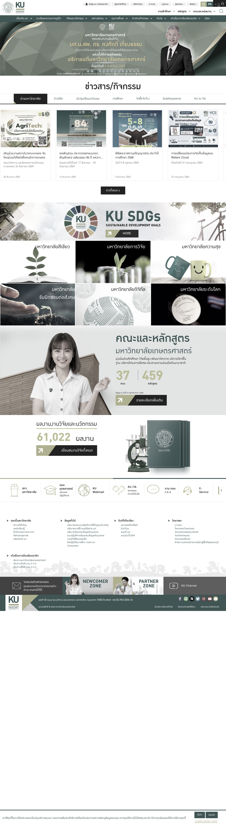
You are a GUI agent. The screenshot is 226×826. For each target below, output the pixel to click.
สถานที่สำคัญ (19, 525)
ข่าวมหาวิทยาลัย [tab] (30, 98)
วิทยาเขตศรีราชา (182, 539)
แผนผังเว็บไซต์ (128, 535)
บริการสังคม (97, 18)
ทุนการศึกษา (118, 18)
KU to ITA (200, 98)
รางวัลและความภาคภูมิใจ (48, 18)
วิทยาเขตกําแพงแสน (184, 528)
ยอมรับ (211, 815)
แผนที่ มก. (126, 532)
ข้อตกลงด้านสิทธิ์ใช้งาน (186, 606)
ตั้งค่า (199, 815)
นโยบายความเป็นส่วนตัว (210, 606)
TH (203, 4)
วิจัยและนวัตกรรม (75, 18)
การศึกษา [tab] (118, 98)
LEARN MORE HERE (206, 821)
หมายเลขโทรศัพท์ (129, 525)
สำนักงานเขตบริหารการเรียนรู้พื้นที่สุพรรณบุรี (197, 542)
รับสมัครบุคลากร (172, 98)
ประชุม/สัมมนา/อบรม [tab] (87, 98)
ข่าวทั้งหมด (112, 190)
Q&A (207, 18)
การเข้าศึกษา (164, 11)
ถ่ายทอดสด (72, 546)
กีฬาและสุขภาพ (20, 535)
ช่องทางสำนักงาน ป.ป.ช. (25, 563)
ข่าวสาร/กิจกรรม (140, 18)
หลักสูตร (182, 11)
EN (209, 4)
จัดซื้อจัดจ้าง (142, 98)
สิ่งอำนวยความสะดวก (23, 532)
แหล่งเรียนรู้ (19, 528)
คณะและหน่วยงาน (202, 11)
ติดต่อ (159, 18)
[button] (88, 71)
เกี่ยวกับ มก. (22, 18)
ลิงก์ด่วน (125, 528)
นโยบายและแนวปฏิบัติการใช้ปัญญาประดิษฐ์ (87, 525)
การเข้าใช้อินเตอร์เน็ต (77, 539)
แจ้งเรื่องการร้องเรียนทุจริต (184, 18)
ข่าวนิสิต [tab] (58, 98)
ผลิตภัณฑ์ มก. (20, 539)
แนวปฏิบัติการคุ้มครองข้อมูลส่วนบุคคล (85, 535)
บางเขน (178, 525)
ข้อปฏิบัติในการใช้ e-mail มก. (81, 542)
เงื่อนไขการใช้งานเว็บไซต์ (164, 606)
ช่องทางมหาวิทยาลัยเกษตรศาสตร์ (29, 560)
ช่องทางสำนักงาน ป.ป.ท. (25, 567)
